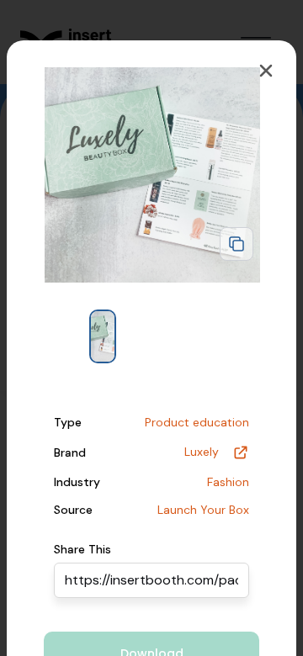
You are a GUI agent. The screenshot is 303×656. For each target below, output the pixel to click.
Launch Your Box (203, 509)
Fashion (228, 481)
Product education (197, 422)
